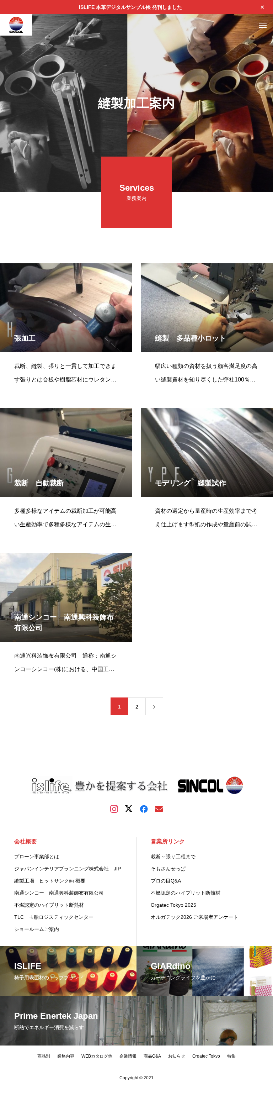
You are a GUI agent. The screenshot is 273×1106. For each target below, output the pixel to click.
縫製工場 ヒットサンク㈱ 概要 (49, 881)
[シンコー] (16, 25)
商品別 (43, 1056)
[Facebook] (144, 808)
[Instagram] (114, 808)
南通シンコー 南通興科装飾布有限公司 (61, 893)
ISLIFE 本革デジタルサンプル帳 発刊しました (130, 7)
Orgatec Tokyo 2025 (173, 905)
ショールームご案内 (36, 929)
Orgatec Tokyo (206, 1056)
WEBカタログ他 (96, 1056)
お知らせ (176, 1056)
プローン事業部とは (36, 856)
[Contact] (159, 808)
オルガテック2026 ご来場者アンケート (194, 917)
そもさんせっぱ (168, 868)
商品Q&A (152, 1056)
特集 (231, 1056)
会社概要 (25, 841)
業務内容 (65, 1056)
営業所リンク (168, 841)
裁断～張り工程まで (173, 856)
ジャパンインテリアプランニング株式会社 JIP (67, 868)
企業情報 (127, 1056)
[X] (129, 808)
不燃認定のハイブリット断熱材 (51, 905)
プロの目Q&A (166, 881)
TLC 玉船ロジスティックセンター (53, 917)
